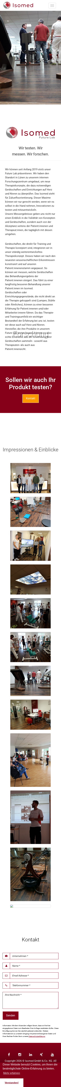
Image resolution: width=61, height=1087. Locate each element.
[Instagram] (19, 1054)
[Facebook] (9, 1054)
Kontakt (30, 398)
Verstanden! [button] (12, 1082)
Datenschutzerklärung (37, 1036)
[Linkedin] (30, 1054)
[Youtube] (52, 1054)
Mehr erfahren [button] (11, 1073)
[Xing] (41, 1054)
